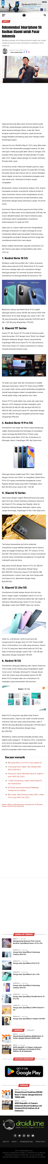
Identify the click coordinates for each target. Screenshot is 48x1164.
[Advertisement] (24, 102)
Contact (14, 1142)
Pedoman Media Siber (26, 1142)
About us (6, 1142)
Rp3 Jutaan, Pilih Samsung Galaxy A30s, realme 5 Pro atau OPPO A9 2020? (26, 796)
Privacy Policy (40, 1142)
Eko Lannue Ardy (16, 52)
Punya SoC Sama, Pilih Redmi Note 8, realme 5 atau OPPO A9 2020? (26, 775)
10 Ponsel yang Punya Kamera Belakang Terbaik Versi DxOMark (23, 789)
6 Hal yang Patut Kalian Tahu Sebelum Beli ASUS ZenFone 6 (24, 768)
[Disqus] (24, 844)
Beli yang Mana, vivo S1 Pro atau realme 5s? (25, 762)
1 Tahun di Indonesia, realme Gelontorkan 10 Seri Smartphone (25, 782)
